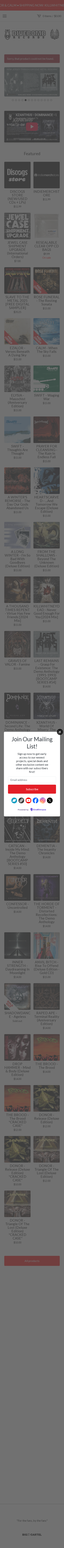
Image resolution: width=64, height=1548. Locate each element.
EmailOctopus (39, 810)
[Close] (60, 732)
